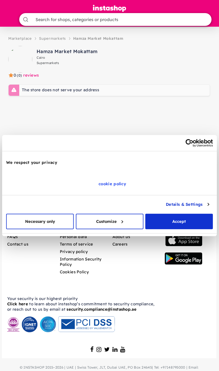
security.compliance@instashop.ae (101, 309)
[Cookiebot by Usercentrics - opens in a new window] (189, 143)
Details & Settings (184, 204)
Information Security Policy (81, 261)
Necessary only (40, 221)
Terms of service (76, 244)
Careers (120, 244)
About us (121, 236)
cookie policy (112, 183)
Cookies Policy (74, 271)
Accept (179, 221)
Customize (106, 221)
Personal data (73, 236)
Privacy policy (74, 251)
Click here (17, 303)
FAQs (12, 236)
